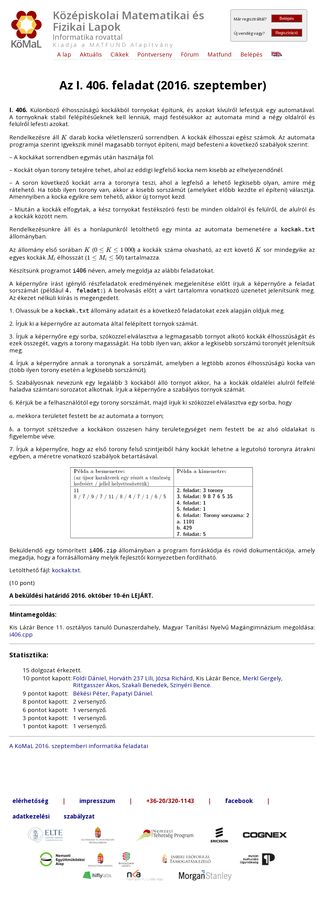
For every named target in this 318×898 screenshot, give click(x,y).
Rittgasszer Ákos (96, 685)
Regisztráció (286, 32)
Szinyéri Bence (190, 685)
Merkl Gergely (262, 678)
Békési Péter (90, 693)
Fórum (190, 54)
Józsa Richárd (174, 678)
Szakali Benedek (144, 685)
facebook (239, 801)
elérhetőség (30, 801)
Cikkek (120, 54)
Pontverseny (154, 54)
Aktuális (91, 54)
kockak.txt (66, 570)
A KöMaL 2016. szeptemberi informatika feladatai (78, 746)
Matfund (219, 54)
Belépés (286, 18)
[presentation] (64, 137)
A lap (64, 54)
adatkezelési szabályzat (53, 816)
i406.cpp (21, 634)
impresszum (97, 801)
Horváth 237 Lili (131, 678)
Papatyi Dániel (131, 693)
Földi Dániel (89, 678)
